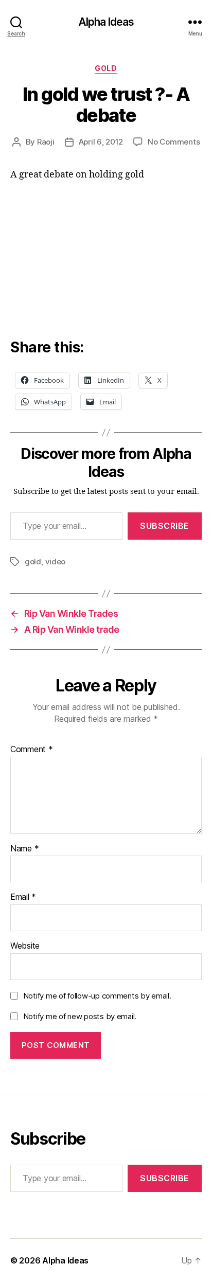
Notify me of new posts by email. (79, 1016)
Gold (106, 68)
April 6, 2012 (101, 142)
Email (23, 897)
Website (25, 946)
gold (33, 561)
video (55, 561)
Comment (31, 749)
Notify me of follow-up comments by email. (97, 996)
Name (24, 848)
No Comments (174, 142)
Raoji (46, 142)
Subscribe (164, 526)
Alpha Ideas (106, 21)
